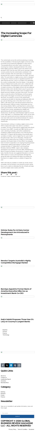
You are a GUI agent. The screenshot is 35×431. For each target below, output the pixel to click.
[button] (17, 1)
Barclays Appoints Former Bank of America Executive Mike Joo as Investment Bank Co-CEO (16, 291)
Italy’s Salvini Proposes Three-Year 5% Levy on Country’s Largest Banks (17, 320)
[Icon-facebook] (3, 365)
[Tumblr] (15, 365)
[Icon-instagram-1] (19, 365)
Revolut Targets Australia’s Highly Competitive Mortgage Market (16, 262)
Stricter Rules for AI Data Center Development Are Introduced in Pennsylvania (15, 232)
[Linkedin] (11, 365)
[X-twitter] (7, 365)
